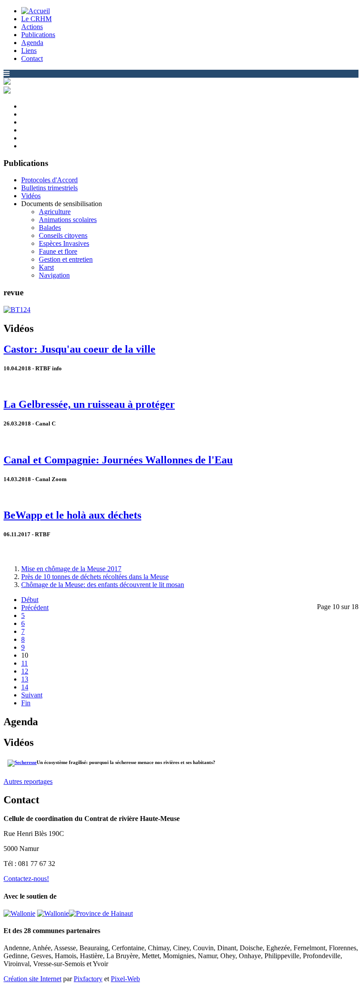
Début (29, 599)
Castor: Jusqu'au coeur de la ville (79, 349)
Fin (25, 703)
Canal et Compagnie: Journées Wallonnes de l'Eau (118, 460)
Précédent (35, 607)
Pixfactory (88, 978)
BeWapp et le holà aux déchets (72, 515)
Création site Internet (32, 978)
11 (24, 663)
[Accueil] (35, 11)
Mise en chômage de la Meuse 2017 (71, 568)
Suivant (31, 695)
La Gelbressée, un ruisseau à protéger (89, 404)
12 (24, 671)
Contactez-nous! (26, 878)
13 (24, 679)
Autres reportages (28, 781)
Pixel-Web (125, 978)
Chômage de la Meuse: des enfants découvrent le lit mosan (102, 584)
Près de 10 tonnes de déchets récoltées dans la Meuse (95, 576)
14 (24, 687)
